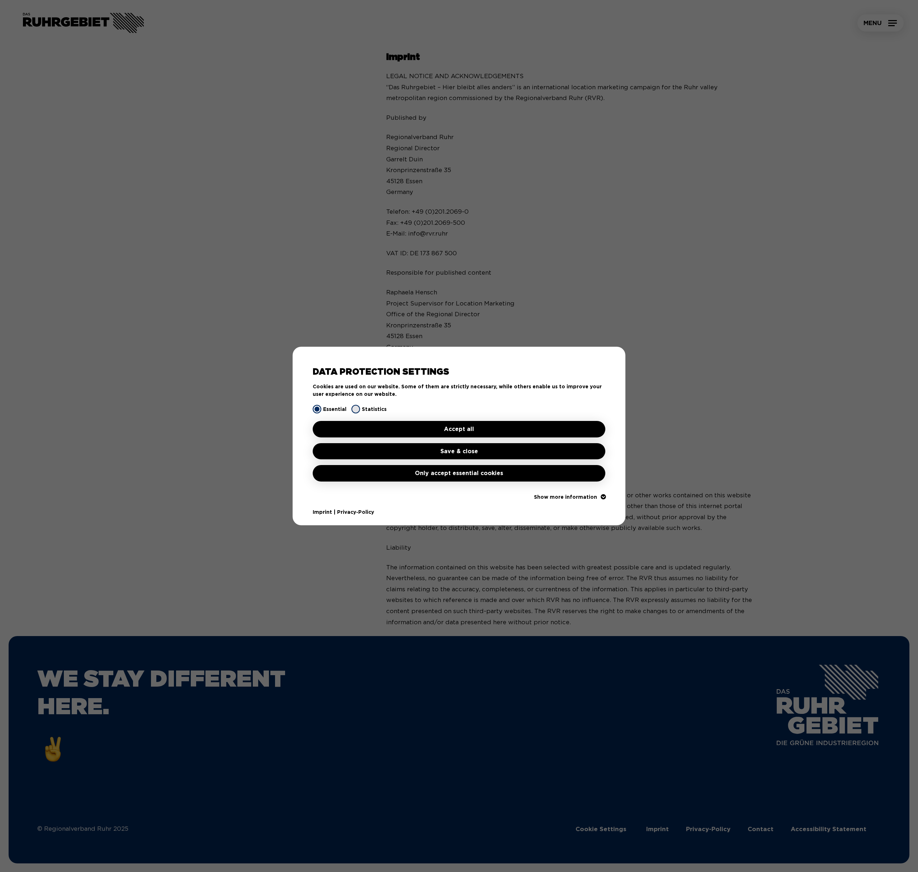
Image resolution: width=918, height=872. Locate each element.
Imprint (322, 512)
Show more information (565, 497)
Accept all (459, 429)
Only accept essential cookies (459, 473)
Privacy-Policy (355, 512)
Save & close (459, 451)
